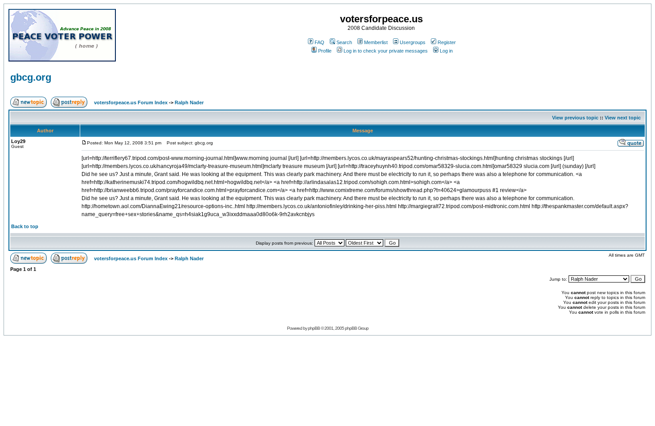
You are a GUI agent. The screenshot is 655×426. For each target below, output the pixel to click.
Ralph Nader (189, 102)
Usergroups (413, 42)
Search (344, 42)
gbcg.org (30, 77)
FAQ (319, 42)
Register (447, 42)
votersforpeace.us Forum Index (131, 102)
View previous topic (575, 117)
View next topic (623, 117)
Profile (325, 50)
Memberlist (376, 42)
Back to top (24, 226)
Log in (446, 50)
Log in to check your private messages (386, 50)
